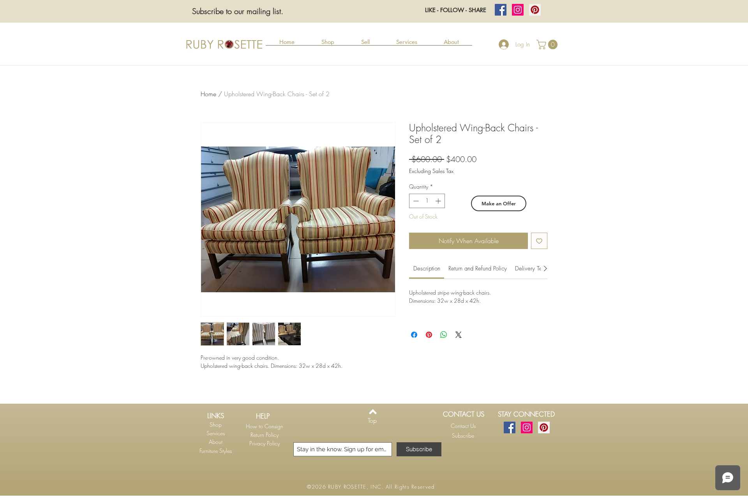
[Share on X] (458, 334)
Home (208, 94)
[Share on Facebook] (414, 334)
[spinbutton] (427, 201)
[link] (426, 268)
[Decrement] (415, 201)
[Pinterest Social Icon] (535, 10)
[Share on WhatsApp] (443, 334)
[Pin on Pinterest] (429, 334)
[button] (328, 44)
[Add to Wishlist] (539, 241)
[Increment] (439, 201)
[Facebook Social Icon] (500, 10)
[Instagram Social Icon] (518, 10)
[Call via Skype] (462, 445)
